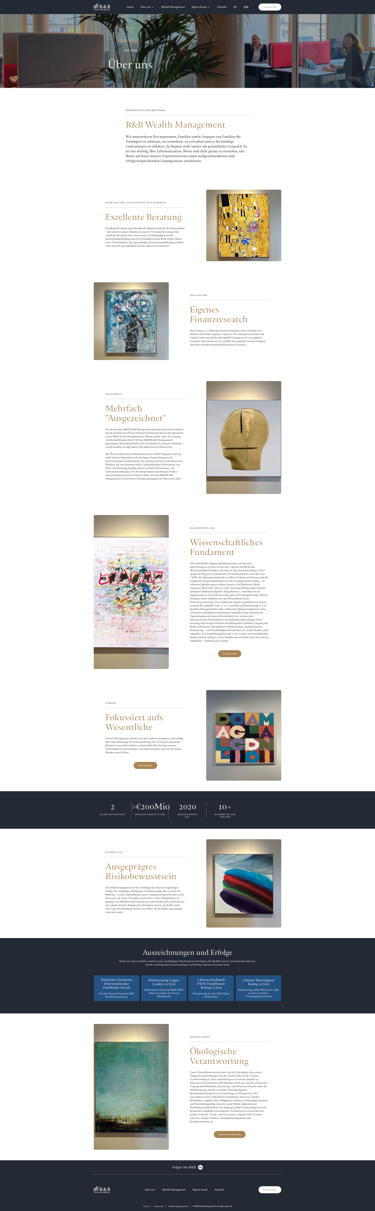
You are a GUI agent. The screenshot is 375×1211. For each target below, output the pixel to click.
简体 (246, 7)
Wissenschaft (270, 7)
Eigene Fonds (199, 7)
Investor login (270, 1189)
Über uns (146, 7)
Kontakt (221, 7)
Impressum (159, 1206)
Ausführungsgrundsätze (178, 1206)
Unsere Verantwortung (230, 1134)
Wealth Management (173, 7)
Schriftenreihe (230, 653)
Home (130, 7)
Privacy (146, 1206)
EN (235, 7)
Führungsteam (145, 765)
